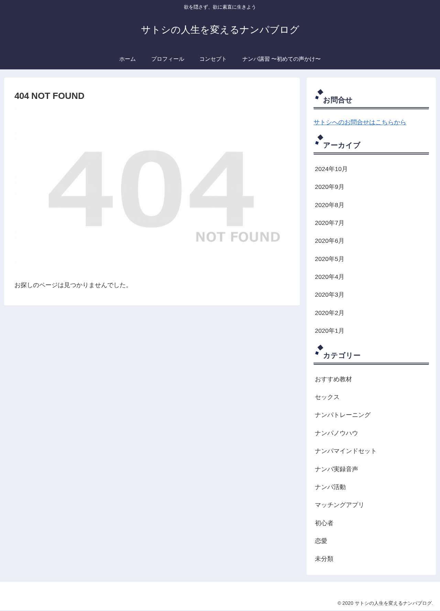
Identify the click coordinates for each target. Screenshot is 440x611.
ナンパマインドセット (346, 451)
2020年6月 (329, 240)
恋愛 (321, 541)
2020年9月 (329, 186)
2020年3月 (329, 294)
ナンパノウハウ (336, 433)
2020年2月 (329, 312)
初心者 (324, 523)
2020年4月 (329, 276)
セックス (327, 397)
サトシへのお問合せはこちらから (360, 122)
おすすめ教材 (333, 379)
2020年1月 (329, 330)
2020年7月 (329, 222)
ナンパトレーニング (343, 414)
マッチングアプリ (339, 504)
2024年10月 (331, 169)
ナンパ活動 (330, 487)
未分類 (324, 558)
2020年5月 (329, 259)
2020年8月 (329, 205)
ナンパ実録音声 (336, 469)
